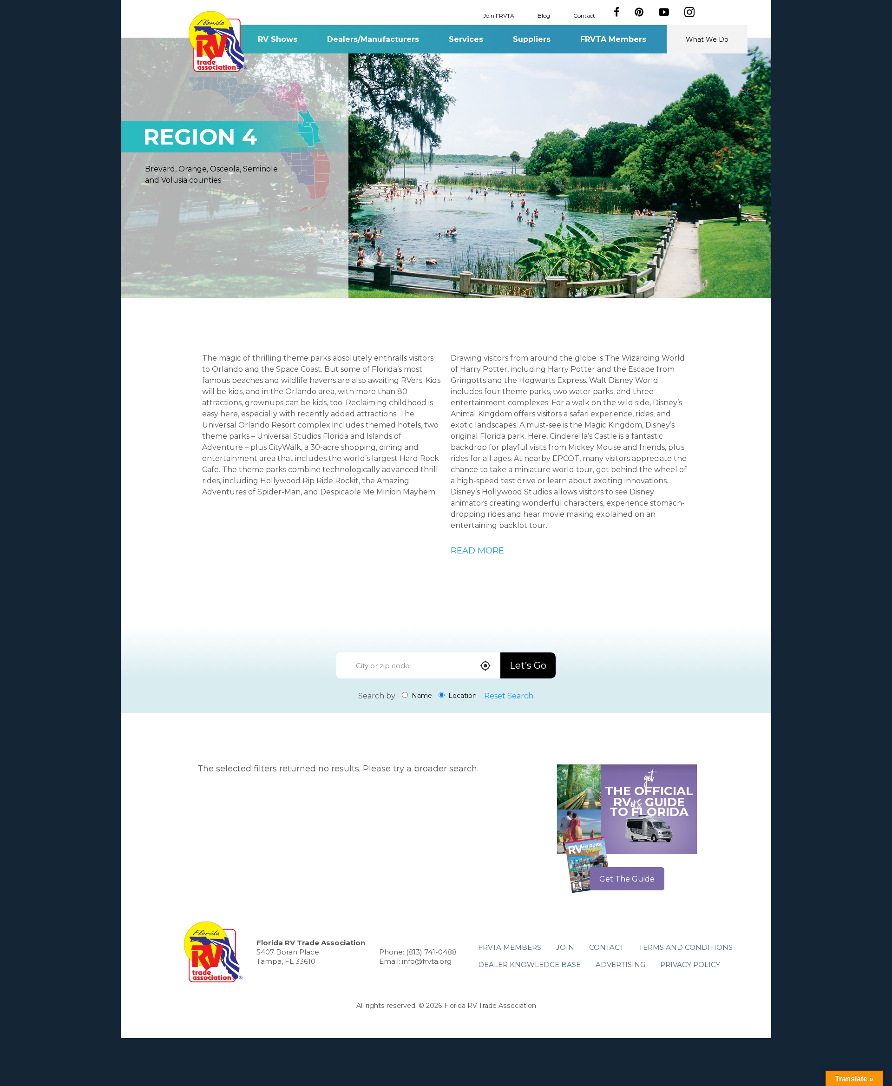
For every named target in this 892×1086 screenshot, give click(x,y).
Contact (584, 15)
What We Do (707, 39)
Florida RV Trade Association (217, 41)
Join (565, 947)
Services (466, 39)
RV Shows (277, 39)
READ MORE (477, 551)
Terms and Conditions (686, 947)
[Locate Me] (485, 666)
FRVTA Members (613, 39)
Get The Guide (627, 879)
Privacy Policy (690, 964)
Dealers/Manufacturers (373, 39)
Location (461, 695)
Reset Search (508, 695)
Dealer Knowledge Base (529, 964)
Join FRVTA (498, 15)
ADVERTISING (620, 964)
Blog (544, 15)
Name (421, 695)
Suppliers (532, 39)
